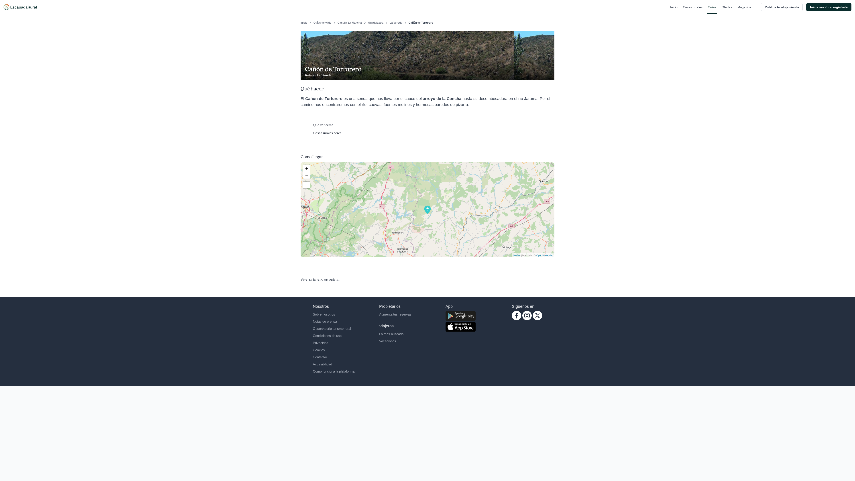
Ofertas (727, 7)
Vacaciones (387, 341)
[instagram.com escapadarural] (527, 319)
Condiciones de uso (327, 336)
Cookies (319, 350)
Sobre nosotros (324, 314)
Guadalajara (375, 22)
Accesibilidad (322, 364)
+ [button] (306, 168)
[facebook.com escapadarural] (516, 319)
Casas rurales (692, 7)
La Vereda (396, 22)
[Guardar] (549, 35)
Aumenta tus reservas (395, 314)
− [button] (306, 175)
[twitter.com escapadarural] (537, 319)
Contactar (320, 357)
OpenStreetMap (544, 255)
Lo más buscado (391, 334)
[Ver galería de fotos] (550, 75)
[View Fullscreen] (306, 185)
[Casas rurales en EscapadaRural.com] (20, 7)
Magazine (744, 7)
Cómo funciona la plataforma (333, 371)
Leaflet (516, 255)
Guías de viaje (322, 22)
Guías (712, 7)
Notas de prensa (325, 321)
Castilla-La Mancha (350, 22)
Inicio (674, 7)
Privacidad (320, 343)
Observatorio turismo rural (332, 328)
